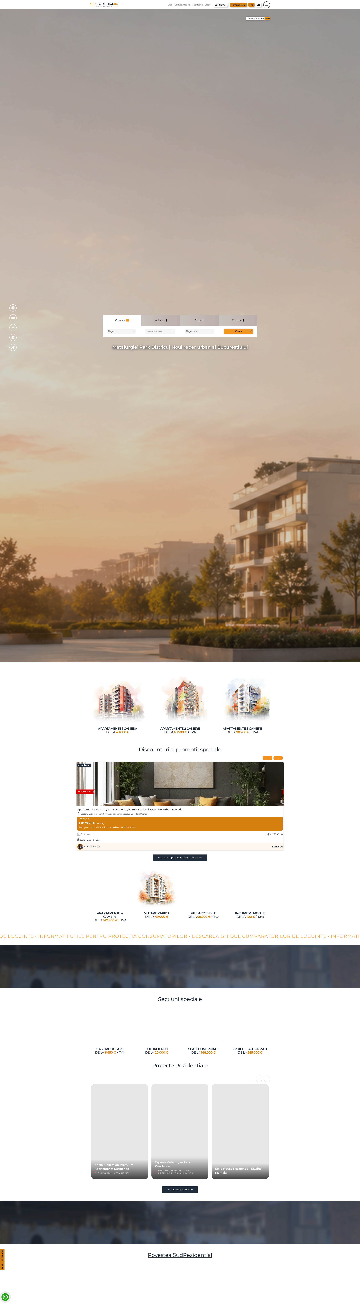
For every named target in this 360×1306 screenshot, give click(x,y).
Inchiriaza (160, 320)
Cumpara (120, 320)
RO (251, 5)
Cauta (238, 331)
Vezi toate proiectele (180, 1189)
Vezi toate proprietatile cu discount (180, 857)
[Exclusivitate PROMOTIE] (180, 805)
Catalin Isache (92, 846)
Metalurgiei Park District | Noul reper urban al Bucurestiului (180, 347)
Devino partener (2, 1259)
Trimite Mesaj (238, 5)
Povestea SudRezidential (180, 1255)
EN (258, 5)
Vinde (198, 320)
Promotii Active (259, 18)
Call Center (220, 5)
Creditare (237, 320)
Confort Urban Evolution (90, 840)
